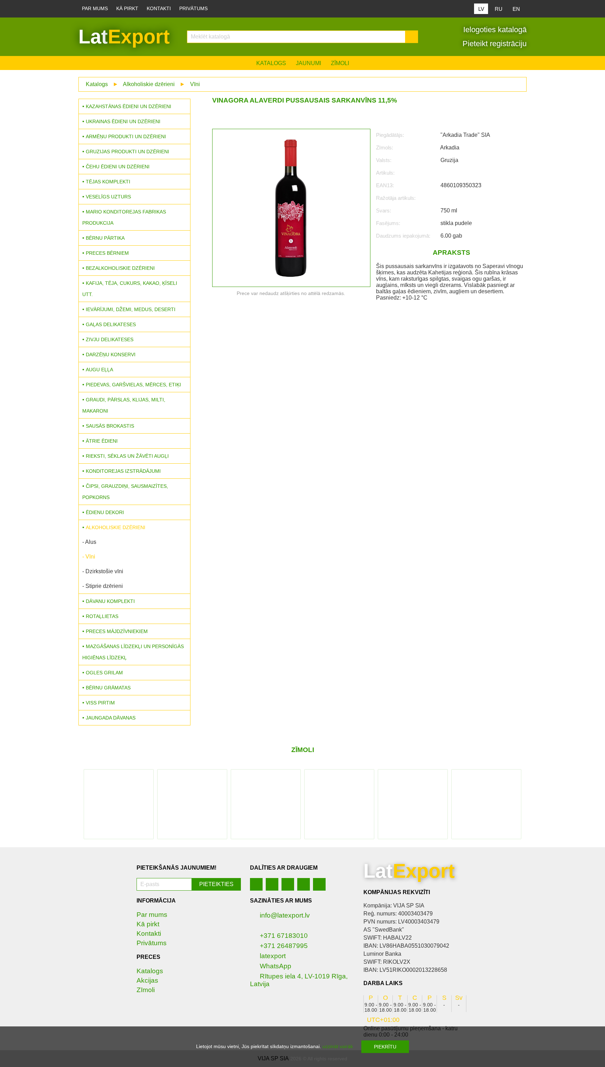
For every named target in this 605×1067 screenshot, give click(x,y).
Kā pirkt (127, 8)
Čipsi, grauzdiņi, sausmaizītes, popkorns (125, 491)
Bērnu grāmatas (108, 687)
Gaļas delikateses (111, 324)
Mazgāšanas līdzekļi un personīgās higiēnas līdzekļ (133, 652)
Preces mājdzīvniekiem (117, 631)
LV (481, 9)
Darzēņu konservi (110, 354)
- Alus (89, 542)
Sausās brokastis (110, 426)
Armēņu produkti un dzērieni (126, 136)
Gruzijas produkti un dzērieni (127, 151)
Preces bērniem (107, 253)
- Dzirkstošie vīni (102, 571)
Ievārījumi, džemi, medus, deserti (130, 309)
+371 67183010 (284, 935)
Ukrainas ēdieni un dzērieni (123, 121)
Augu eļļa (99, 369)
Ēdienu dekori (105, 512)
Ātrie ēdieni (102, 441)
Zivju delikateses (109, 339)
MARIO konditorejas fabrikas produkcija (124, 217)
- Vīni (88, 557)
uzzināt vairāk (337, 1046)
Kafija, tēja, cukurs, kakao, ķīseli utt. (129, 288)
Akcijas (147, 980)
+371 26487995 (284, 945)
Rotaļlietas (102, 616)
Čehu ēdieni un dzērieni (117, 166)
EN (516, 9)
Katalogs (271, 63)
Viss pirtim (100, 703)
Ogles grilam (104, 672)
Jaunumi (308, 63)
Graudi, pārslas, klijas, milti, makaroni (123, 405)
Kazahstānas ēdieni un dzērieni (128, 106)
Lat (124, 37)
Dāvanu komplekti (110, 601)
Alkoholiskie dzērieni (149, 84)
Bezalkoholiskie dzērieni (120, 268)
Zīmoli (340, 63)
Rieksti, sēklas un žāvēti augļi (127, 456)
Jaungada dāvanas (110, 718)
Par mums (95, 8)
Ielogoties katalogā (494, 29)
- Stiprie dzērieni (102, 586)
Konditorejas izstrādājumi (123, 471)
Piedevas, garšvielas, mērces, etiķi (133, 384)
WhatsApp (275, 966)
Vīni (195, 84)
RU (498, 9)
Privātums (193, 8)
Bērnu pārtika (105, 238)
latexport (273, 956)
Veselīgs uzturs (108, 196)
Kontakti (159, 8)
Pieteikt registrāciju (493, 43)
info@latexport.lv (285, 915)
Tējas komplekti (108, 181)
